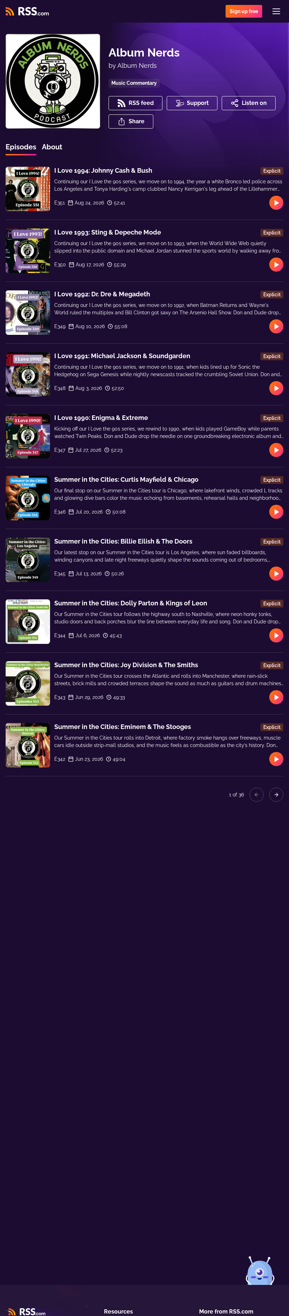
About (52, 147)
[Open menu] (276, 11)
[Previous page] (257, 795)
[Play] (276, 203)
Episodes (21, 147)
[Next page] (276, 795)
